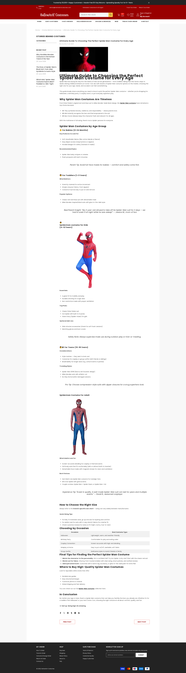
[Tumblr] (71, 613)
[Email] (79, 613)
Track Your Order (132, 7)
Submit (141, 655)
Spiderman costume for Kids (74, 225)
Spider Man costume (86, 589)
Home (37, 30)
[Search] (96, 15)
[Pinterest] (68, 613)
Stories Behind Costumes (51, 30)
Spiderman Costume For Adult (75, 395)
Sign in (141, 13)
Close (149, 3)
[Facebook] (60, 613)
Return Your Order (144, 7)
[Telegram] (75, 613)
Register (148, 13)
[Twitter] (64, 613)
